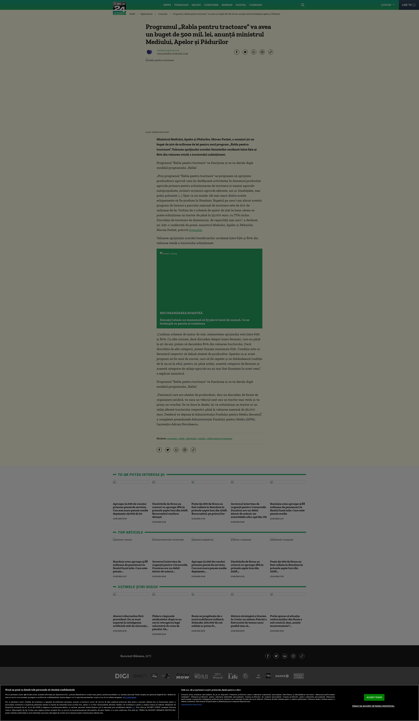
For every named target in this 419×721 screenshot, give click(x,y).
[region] (209, 703)
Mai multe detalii (129, 697)
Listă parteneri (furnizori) (191, 704)
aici (133, 707)
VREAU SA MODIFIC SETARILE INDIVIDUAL (373, 706)
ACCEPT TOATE (374, 697)
